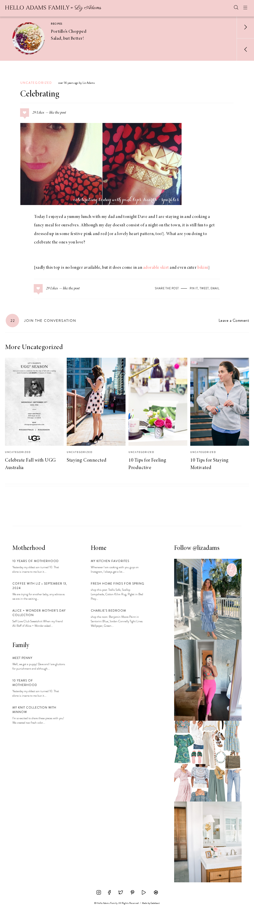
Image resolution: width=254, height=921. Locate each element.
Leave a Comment (234, 320)
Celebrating (39, 94)
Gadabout (155, 903)
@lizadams (206, 548)
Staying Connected (87, 460)
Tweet (204, 288)
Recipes (57, 23)
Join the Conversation (43, 320)
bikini (202, 268)
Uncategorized (36, 83)
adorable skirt (156, 268)
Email (215, 288)
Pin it (194, 288)
